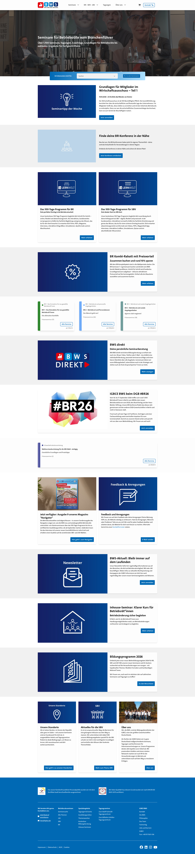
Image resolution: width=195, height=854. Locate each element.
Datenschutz (52, 847)
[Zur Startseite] (48, 5)
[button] (73, 5)
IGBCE (141, 831)
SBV (59, 821)
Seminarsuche (63, 812)
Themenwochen (84, 818)
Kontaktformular (119, 527)
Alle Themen (62, 815)
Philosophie (143, 818)
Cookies (66, 847)
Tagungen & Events (85, 812)
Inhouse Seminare (84, 827)
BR (59, 825)
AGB (60, 847)
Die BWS (142, 815)
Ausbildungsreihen (85, 815)
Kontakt (142, 812)
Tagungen (107, 5)
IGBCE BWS (143, 808)
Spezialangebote (84, 808)
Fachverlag (143, 825)
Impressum (42, 847)
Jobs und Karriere (145, 828)
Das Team (142, 821)
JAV (59, 818)
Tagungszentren (104, 808)
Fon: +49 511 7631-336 (146, 834)
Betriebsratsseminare (65, 808)
